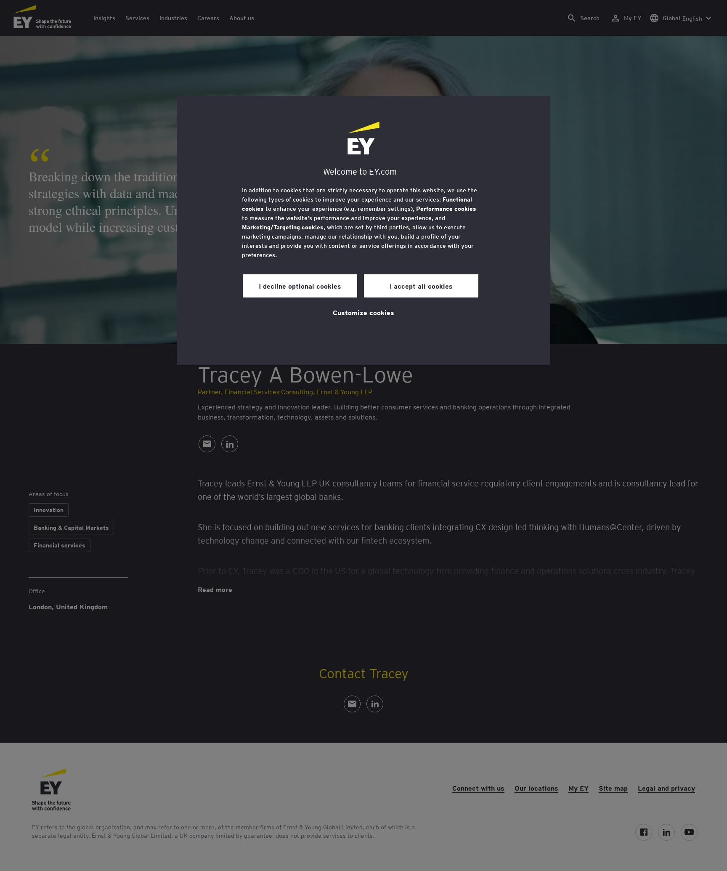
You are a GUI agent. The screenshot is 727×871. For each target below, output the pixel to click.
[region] (363, 230)
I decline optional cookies (300, 285)
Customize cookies (363, 312)
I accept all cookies (421, 285)
